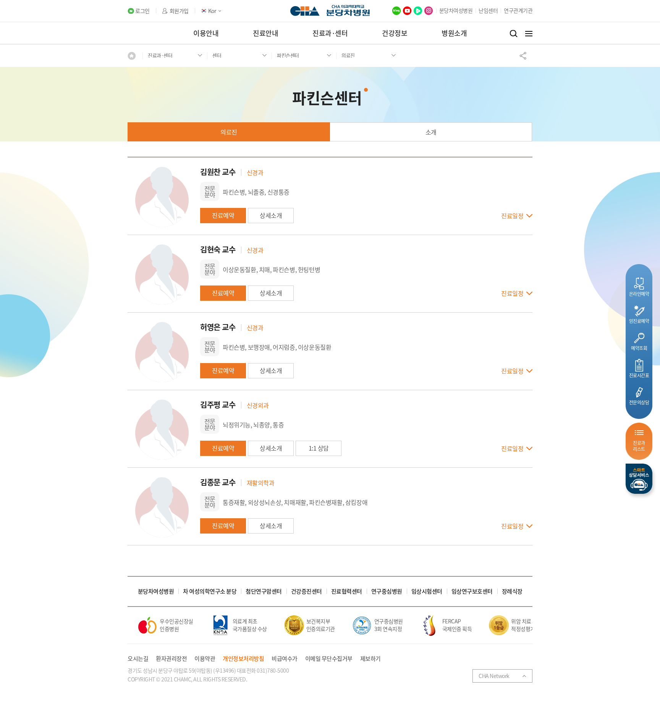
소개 (431, 131)
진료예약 (223, 215)
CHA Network (494, 676)
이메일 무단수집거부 (329, 658)
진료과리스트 (639, 446)
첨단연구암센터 (264, 591)
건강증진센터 (306, 591)
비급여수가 (285, 658)
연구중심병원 (386, 591)
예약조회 (639, 348)
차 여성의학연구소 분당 (209, 591)
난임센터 (488, 10)
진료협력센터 (346, 591)
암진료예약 (639, 321)
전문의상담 (639, 402)
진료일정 (512, 215)
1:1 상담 (319, 448)
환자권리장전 (171, 658)
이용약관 (204, 658)
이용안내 (205, 33)
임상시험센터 (426, 591)
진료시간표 (639, 375)
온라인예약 (639, 293)
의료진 (228, 131)
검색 (514, 33)
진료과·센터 (330, 33)
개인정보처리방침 (243, 658)
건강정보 (394, 33)
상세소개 (271, 215)
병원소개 (454, 33)
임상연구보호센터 (472, 591)
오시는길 (138, 658)
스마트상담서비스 (639, 479)
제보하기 (370, 658)
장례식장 (512, 591)
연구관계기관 (518, 10)
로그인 (142, 11)
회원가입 (179, 11)
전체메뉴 (528, 33)
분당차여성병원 (456, 10)
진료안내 (265, 33)
